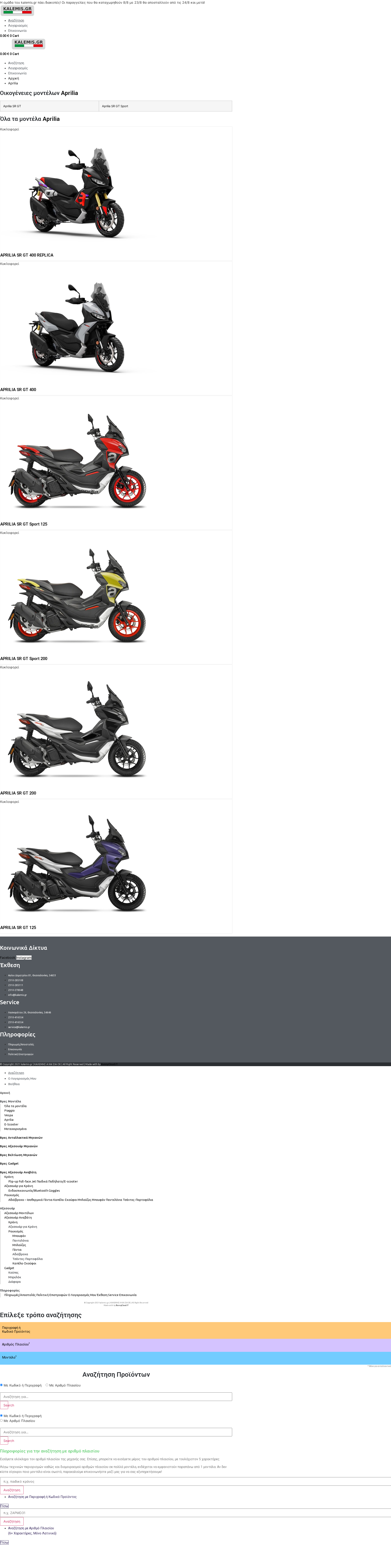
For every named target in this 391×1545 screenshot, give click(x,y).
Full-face (25, 1181)
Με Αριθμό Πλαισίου (65, 1385)
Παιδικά (42, 1181)
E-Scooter (11, 1124)
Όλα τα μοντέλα (15, 1106)
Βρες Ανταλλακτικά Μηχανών (21, 1137)
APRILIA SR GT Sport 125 (23, 524)
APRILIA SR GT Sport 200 (23, 658)
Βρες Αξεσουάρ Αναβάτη (18, 1172)
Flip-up (13, 1181)
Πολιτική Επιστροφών (51, 1295)
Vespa (8, 1115)
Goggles (54, 1190)
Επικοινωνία (128, 1295)
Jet (34, 1181)
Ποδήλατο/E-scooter (63, 1181)
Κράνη (8, 1176)
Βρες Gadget (9, 1163)
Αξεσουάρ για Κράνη (18, 1186)
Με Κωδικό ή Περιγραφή (23, 1385)
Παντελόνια (114, 1199)
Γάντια (48, 1199)
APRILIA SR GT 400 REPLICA (26, 255)
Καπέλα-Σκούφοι (65, 1199)
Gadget (9, 1268)
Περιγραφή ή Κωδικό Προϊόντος (16, 1329)
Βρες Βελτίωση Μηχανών (18, 1155)
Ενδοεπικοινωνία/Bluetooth (28, 1190)
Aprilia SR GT (12, 106)
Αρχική (5, 1092)
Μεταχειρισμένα (15, 1129)
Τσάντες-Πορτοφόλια (138, 1199)
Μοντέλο (9, 1357)
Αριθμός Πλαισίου (16, 1344)
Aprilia (69, 93)
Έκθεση (102, 1295)
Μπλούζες (84, 1199)
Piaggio (9, 1110)
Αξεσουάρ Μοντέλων (19, 1213)
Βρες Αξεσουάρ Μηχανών (19, 1146)
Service (113, 1295)
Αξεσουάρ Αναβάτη (18, 1217)
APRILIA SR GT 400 (18, 389)
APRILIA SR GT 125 (18, 927)
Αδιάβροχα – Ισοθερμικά (25, 1199)
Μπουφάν (98, 1199)
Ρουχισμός (11, 1195)
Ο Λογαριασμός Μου (82, 1295)
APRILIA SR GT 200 (18, 793)
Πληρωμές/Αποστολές (20, 1295)
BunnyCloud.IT (109, 1064)
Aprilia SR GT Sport (115, 106)
